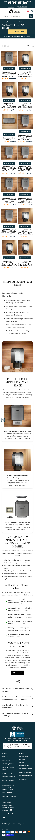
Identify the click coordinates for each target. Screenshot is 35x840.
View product (10, 69)
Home (4, 22)
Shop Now (11, 7)
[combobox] (15, 16)
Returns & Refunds (8, 777)
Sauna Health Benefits (24, 758)
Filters (29, 46)
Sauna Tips (23, 779)
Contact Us (6, 760)
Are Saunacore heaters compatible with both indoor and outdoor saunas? (17, 698)
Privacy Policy (7, 773)
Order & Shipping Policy (8, 768)
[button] (2, 46)
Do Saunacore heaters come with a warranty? (15, 714)
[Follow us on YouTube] (4, 817)
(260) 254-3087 (22, 7)
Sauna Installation (25, 769)
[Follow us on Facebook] (4, 813)
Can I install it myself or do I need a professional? (15, 706)
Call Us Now (17, 673)
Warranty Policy (7, 764)
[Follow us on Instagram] (12, 813)
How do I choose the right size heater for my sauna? (17, 690)
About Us (5, 757)
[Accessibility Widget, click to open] (3, 420)
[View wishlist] (28, 11)
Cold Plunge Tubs (25, 772)
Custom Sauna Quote (17, 32)
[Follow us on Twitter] (8, 813)
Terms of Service (8, 780)
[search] (31, 16)
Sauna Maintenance (24, 764)
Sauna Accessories (25, 776)
